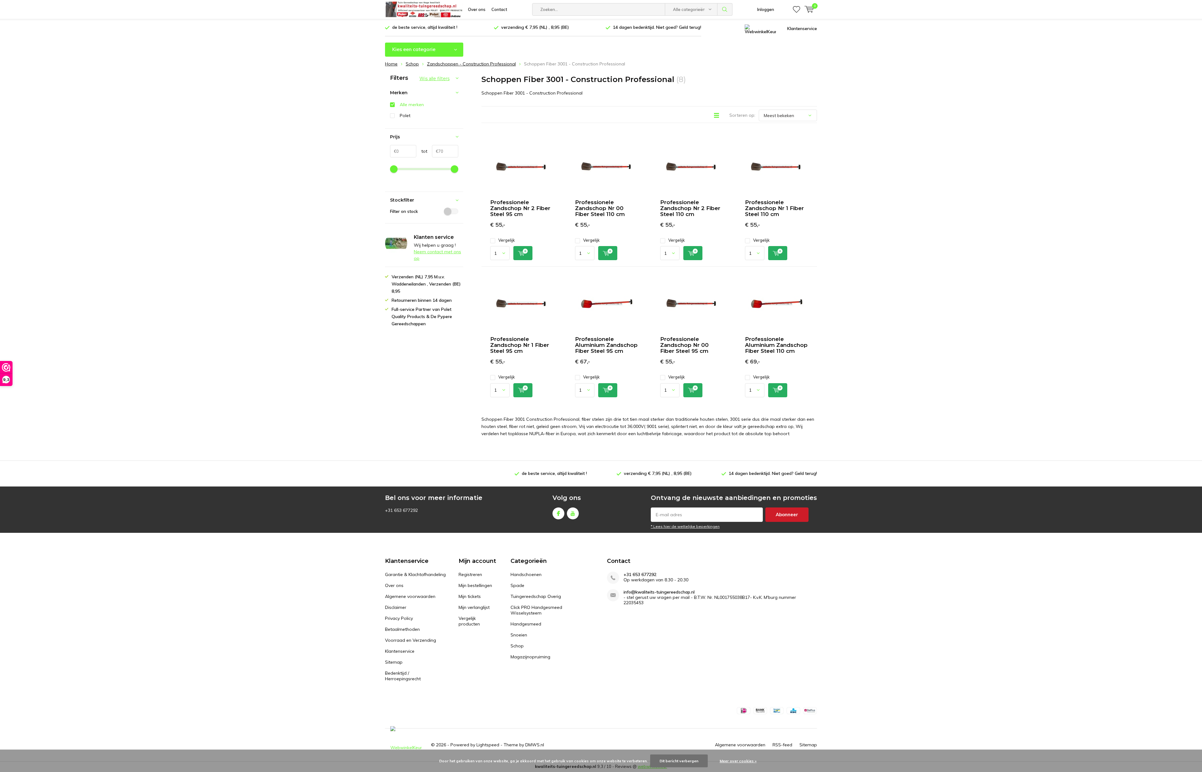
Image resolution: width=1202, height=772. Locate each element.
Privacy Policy (399, 618)
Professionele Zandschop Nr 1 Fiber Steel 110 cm (774, 208)
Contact (499, 9)
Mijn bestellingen (475, 585)
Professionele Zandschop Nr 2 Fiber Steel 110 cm (690, 208)
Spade (517, 585)
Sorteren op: (742, 115)
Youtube (573, 513)
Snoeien (519, 635)
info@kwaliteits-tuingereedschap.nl (659, 592)
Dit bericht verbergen (679, 761)
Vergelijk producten (469, 621)
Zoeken (724, 9)
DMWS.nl (534, 745)
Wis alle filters (434, 78)
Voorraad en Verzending (410, 640)
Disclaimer (395, 607)
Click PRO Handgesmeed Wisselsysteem (536, 610)
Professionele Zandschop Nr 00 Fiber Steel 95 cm (684, 345)
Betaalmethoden (402, 629)
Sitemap (394, 662)
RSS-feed (782, 745)
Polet (405, 115)
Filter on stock (404, 211)
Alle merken (412, 104)
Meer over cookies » (738, 761)
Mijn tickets (470, 596)
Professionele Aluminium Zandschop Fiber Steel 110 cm (776, 345)
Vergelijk (506, 240)
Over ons (476, 9)
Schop (517, 646)
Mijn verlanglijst (474, 607)
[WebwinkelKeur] (760, 28)
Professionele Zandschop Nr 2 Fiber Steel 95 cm (520, 208)
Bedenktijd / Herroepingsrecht (403, 676)
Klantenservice (802, 28)
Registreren (470, 574)
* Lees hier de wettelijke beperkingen (685, 526)
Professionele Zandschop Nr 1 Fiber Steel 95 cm (519, 345)
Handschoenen (526, 574)
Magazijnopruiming (530, 657)
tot (421, 151)
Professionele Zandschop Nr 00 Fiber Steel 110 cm (600, 208)
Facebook (558, 513)
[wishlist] (796, 9)
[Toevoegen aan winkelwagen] (522, 253)
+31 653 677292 (640, 574)
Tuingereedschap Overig (536, 596)
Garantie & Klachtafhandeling (415, 574)
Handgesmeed (526, 624)
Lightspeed (487, 745)
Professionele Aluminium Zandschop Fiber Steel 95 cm (606, 345)
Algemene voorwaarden (410, 596)
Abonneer (787, 514)
